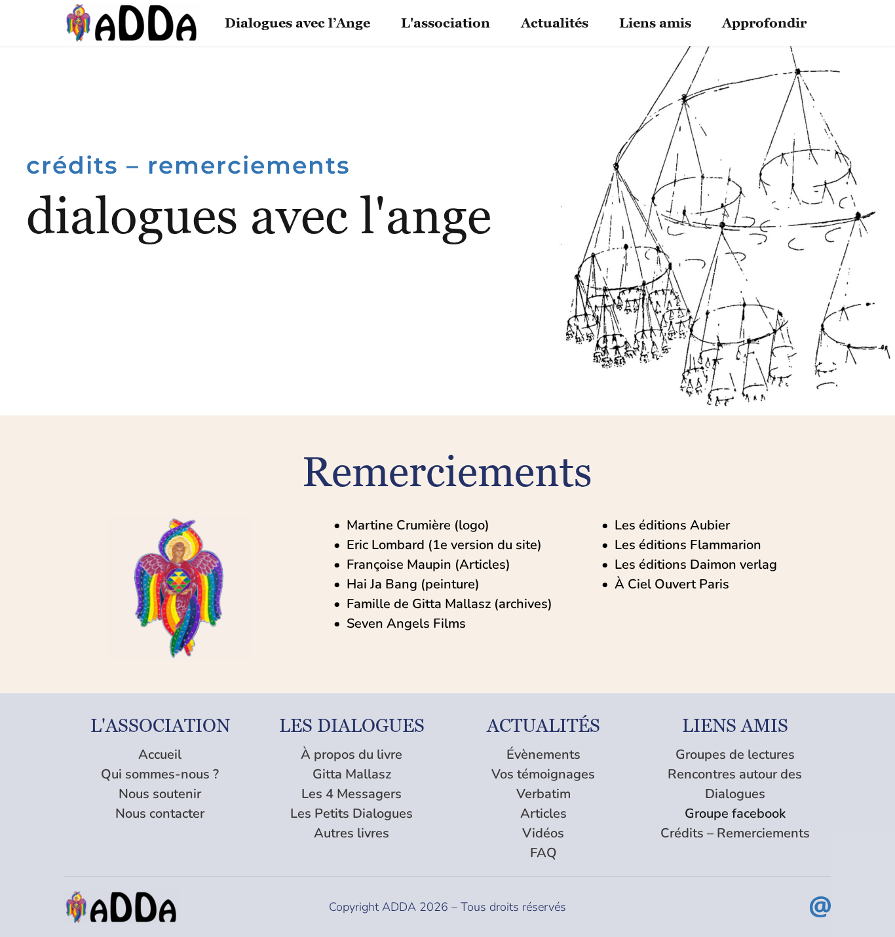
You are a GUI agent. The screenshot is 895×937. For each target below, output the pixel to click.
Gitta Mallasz (352, 774)
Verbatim (543, 794)
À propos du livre (351, 754)
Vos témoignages (543, 774)
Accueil (159, 754)
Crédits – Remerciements (735, 833)
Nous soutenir (160, 794)
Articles (543, 813)
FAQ (543, 853)
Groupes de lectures (735, 754)
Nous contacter (159, 813)
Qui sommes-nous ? (160, 774)
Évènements (543, 754)
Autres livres (351, 833)
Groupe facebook (735, 813)
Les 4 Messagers (351, 794)
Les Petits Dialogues (351, 813)
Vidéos (543, 833)
